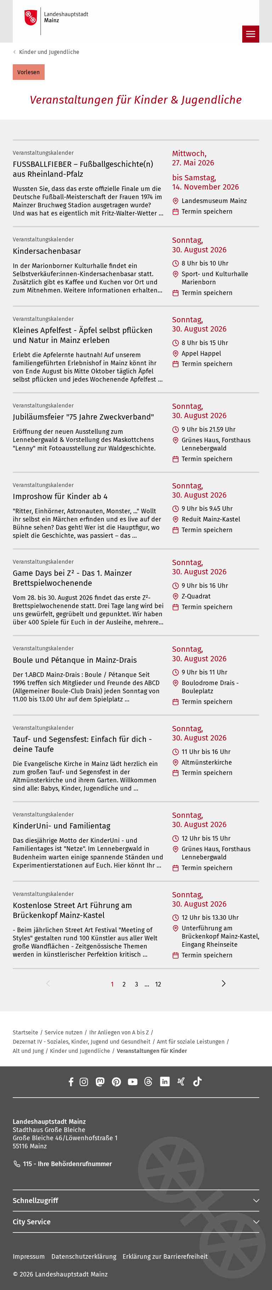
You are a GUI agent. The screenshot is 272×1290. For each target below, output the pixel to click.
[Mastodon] (99, 1081)
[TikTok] (197, 1081)
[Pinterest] (116, 1081)
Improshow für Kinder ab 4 (60, 496)
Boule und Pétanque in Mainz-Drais (75, 660)
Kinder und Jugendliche (49, 52)
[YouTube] (132, 1081)
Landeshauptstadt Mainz (71, 1274)
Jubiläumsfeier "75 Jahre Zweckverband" (83, 417)
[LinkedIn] (165, 1081)
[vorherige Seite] (48, 984)
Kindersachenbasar (47, 251)
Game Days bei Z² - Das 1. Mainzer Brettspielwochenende (72, 578)
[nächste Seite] (223, 984)
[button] (29, 72)
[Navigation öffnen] (250, 34)
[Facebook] (70, 1081)
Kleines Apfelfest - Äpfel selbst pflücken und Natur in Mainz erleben (83, 335)
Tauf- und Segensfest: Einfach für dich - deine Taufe (82, 744)
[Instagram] (83, 1081)
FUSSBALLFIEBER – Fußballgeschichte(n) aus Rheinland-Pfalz (83, 169)
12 (158, 984)
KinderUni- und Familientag (61, 826)
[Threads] (149, 1081)
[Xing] (181, 1081)
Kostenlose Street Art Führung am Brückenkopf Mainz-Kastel (72, 910)
